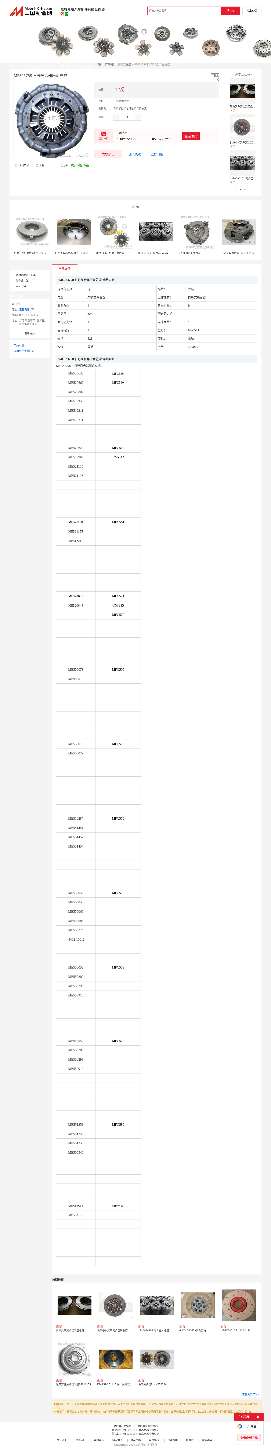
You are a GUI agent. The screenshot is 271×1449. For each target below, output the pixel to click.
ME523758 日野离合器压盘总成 (141, 1430)
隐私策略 (136, 1440)
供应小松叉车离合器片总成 (245, 142)
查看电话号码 (27, 309)
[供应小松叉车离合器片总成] (242, 127)
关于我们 (62, 1440)
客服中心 (99, 1440)
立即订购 (157, 154)
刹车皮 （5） (23, 280)
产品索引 (19, 345)
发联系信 (108, 154)
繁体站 (190, 1440)
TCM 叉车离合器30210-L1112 (237, 253)
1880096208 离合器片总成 (245, 178)
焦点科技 (141, 1444)
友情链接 (207, 1440)
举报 (41, 165)
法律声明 (172, 1440)
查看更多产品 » (250, 1394)
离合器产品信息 (122, 1426)
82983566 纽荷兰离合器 (110, 253)
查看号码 (191, 136)
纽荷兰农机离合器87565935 (30, 253)
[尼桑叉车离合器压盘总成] (242, 91)
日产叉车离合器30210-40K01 (71, 253)
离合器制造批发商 (147, 1426)
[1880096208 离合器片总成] (242, 163)
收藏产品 (23, 165)
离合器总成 (124, 64)
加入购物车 (136, 154)
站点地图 (117, 1440)
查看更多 (30, 333)
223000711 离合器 (189, 253)
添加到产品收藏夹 (24, 351)
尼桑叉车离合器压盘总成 (244, 106)
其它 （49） (23, 286)
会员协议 (154, 1440)
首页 (99, 64)
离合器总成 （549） (27, 275)
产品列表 (110, 64)
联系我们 (80, 1440)
